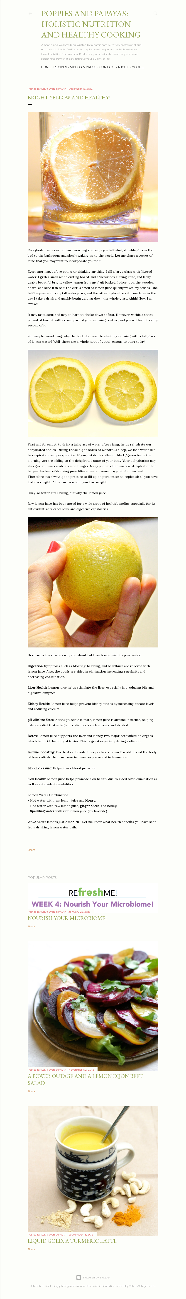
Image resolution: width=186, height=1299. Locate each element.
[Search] (155, 12)
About (123, 67)
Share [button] (31, 849)
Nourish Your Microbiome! (67, 917)
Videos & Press (83, 67)
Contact (107, 67)
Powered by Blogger (96, 1277)
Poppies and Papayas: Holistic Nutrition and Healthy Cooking (91, 24)
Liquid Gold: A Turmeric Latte (72, 1240)
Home (46, 67)
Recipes (60, 67)
